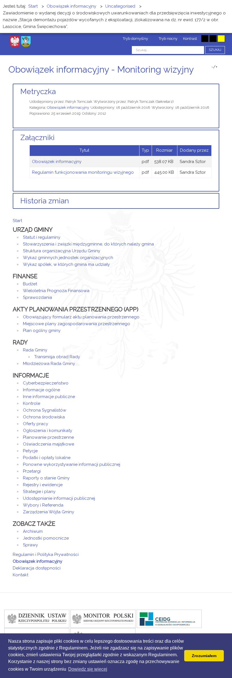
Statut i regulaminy (41, 237)
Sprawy (30, 544)
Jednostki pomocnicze (46, 538)
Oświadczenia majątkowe (48, 444)
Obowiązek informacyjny (68, 107)
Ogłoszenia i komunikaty (47, 430)
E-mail (218, 80)
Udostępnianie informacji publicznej (59, 498)
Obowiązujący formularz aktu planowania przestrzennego (81, 317)
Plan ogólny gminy (42, 330)
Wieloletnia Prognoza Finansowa (56, 290)
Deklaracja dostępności (37, 568)
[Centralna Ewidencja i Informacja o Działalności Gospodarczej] (169, 618)
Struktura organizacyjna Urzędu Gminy (61, 250)
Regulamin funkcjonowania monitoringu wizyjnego (83, 172)
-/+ (214, 66)
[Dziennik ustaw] (36, 618)
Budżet (30, 283)
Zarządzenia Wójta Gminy (48, 511)
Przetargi (32, 471)
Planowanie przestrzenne (48, 437)
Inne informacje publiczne (49, 396)
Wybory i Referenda (43, 505)
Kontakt (20, 574)
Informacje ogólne (41, 389)
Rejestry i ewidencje (43, 484)
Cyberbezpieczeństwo (45, 383)
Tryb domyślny (135, 38)
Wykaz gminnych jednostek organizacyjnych (68, 257)
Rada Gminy (35, 350)
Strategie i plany (39, 491)
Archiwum (33, 531)
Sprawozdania (37, 297)
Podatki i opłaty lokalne (46, 457)
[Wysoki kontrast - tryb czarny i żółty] (213, 38)
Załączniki (37, 137)
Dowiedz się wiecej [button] (87, 669)
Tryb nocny (167, 38)
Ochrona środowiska (44, 417)
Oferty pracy (35, 423)
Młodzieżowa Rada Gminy (49, 363)
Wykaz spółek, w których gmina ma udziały (66, 264)
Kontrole (31, 403)
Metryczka (38, 91)
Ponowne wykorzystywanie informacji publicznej (71, 464)
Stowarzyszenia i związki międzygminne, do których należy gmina (88, 244)
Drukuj (211, 80)
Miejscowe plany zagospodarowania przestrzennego (76, 323)
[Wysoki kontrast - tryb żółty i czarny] (221, 38)
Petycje (30, 450)
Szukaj (215, 50)
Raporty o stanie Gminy (46, 478)
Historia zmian (44, 201)
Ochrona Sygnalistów (44, 410)
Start (17, 220)
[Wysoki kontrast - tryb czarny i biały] (205, 38)
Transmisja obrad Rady (57, 356)
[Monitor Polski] (103, 618)
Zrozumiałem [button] (204, 655)
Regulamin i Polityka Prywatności (46, 554)
